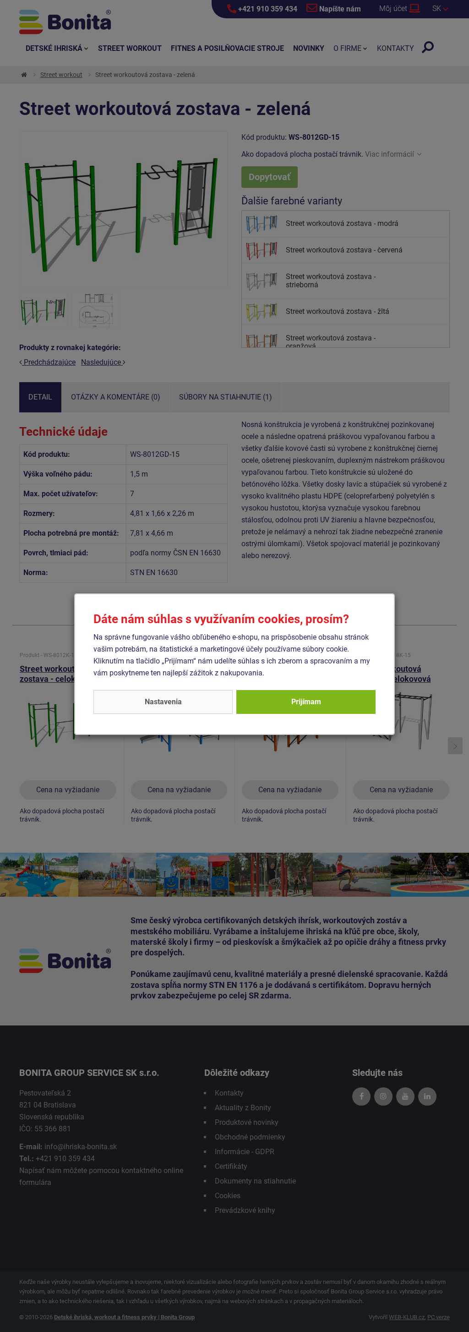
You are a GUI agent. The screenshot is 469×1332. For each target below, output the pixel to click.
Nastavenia (163, 701)
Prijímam (306, 701)
